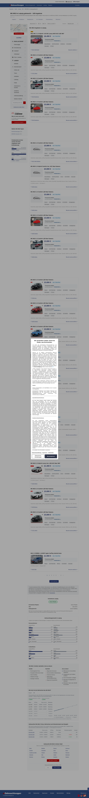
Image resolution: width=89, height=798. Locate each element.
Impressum (44, 452)
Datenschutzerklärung (36, 452)
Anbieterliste (51, 452)
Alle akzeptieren (51, 456)
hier (53, 366)
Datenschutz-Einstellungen (38, 456)
